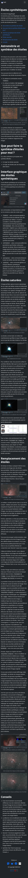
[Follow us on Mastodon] (8, 863)
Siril (4, 2)
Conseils (5, 42)
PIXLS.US (12, 871)
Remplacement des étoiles (10, 39)
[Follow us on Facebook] (16, 863)
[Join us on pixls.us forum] (20, 863)
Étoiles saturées (7, 37)
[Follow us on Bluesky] (12, 863)
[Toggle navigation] (25, 2)
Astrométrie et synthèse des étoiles (13, 26)
